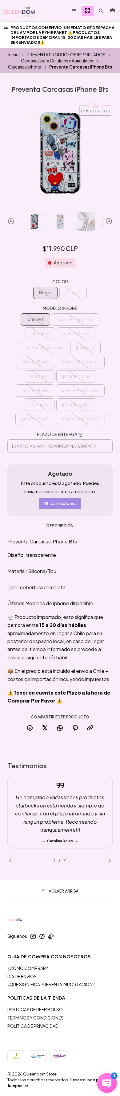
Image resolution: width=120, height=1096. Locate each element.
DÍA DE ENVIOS (22, 976)
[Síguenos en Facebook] (42, 936)
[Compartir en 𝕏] (45, 728)
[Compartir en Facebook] (30, 728)
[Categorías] (88, 11)
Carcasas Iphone (24, 67)
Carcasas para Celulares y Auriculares (57, 61)
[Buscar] (101, 10)
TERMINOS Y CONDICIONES (35, 1017)
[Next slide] (108, 221)
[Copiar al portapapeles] (90, 728)
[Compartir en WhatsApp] (60, 728)
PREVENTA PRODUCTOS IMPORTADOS (66, 55)
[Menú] (74, 10)
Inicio (13, 55)
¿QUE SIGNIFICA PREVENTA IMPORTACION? (51, 984)
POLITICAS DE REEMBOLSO (35, 1009)
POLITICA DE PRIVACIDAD (32, 1026)
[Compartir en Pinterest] (75, 728)
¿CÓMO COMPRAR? (27, 968)
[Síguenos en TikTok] (51, 936)
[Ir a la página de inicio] (19, 11)
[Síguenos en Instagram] (33, 936)
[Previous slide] (12, 221)
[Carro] (112, 10)
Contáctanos (63, 503)
